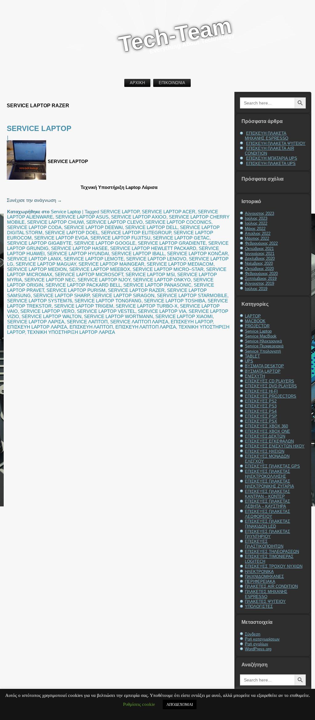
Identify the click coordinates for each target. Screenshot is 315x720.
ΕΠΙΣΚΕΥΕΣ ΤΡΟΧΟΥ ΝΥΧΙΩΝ (273, 566)
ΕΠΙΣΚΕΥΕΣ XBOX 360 (266, 426)
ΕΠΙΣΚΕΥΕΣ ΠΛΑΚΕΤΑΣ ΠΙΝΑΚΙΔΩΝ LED (267, 524)
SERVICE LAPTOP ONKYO (162, 279)
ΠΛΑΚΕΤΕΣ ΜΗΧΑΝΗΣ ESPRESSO (266, 594)
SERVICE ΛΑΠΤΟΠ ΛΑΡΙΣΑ (139, 321)
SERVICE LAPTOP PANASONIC (157, 285)
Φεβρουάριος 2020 (261, 273)
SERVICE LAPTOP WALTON (52, 316)
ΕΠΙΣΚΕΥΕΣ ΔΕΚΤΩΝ (265, 436)
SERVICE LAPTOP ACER (168, 211)
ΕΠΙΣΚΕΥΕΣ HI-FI (261, 391)
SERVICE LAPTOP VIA (162, 311)
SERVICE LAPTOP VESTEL (106, 311)
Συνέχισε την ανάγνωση (34, 200)
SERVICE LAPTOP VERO (47, 311)
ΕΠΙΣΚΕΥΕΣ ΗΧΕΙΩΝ (264, 451)
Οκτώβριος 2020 (259, 268)
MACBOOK (255, 321)
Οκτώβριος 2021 (259, 248)
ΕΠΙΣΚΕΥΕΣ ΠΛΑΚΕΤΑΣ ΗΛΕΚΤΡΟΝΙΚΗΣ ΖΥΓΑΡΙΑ (269, 484)
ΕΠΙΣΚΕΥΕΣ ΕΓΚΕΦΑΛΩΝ (269, 441)
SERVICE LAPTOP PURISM (76, 290)
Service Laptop (66, 211)
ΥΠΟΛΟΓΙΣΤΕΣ (259, 606)
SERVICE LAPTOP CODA (34, 227)
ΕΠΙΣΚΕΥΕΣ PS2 (261, 401)
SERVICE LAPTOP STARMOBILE (192, 295)
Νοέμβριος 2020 (259, 263)
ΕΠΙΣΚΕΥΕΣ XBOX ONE (267, 431)
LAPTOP (253, 316)
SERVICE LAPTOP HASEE (79, 248)
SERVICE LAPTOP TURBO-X (146, 306)
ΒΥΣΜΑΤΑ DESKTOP (264, 366)
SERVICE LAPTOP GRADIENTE (172, 243)
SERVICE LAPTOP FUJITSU (120, 237)
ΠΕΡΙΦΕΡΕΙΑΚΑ (260, 581)
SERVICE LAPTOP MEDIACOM (180, 264)
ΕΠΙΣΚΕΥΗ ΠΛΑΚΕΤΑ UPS (271, 163)
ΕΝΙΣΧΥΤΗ (255, 376)
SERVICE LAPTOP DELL (151, 227)
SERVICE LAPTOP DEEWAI (93, 227)
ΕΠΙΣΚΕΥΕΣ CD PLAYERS (269, 381)
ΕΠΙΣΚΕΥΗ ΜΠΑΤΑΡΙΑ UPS (271, 158)
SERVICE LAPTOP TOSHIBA (174, 300)
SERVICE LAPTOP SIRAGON (123, 295)
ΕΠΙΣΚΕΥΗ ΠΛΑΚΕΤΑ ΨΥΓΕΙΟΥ (275, 143)
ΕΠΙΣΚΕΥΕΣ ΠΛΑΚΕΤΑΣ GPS (272, 466)
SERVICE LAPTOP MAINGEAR (111, 264)
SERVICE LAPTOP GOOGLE (104, 243)
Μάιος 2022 (255, 228)
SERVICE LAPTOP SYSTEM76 (39, 300)
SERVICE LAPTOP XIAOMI (184, 316)
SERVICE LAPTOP (39, 128)
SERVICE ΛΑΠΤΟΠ (87, 321)
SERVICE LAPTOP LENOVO (156, 258)
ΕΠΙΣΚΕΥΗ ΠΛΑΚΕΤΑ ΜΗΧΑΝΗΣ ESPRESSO (266, 136)
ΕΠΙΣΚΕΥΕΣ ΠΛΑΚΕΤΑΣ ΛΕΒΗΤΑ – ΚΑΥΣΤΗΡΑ (267, 504)
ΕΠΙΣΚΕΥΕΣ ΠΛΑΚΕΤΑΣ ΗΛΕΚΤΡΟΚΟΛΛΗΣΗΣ (267, 474)
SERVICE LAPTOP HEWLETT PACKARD (153, 248)
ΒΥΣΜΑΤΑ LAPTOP (263, 371)
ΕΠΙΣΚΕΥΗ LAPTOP (192, 321)
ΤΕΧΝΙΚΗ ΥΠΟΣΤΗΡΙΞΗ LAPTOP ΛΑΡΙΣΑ (71, 332)
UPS (249, 361)
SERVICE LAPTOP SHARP (61, 295)
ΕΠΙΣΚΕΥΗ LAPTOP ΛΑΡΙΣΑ (37, 326)
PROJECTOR (257, 326)
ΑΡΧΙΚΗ (137, 82)
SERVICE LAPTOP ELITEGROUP (136, 232)
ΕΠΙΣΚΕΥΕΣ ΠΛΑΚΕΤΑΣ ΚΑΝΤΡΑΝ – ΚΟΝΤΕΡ (267, 494)
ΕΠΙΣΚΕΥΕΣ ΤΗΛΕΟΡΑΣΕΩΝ (272, 551)
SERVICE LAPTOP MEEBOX (99, 269)
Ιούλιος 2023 (256, 218)
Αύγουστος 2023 (259, 213)
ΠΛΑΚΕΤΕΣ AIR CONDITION (271, 586)
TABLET (252, 356)
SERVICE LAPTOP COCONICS (178, 222)
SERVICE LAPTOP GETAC (181, 237)
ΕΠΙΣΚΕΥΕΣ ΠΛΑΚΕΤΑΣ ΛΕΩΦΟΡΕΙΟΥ (267, 514)
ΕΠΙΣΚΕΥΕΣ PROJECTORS (270, 396)
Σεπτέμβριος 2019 (261, 278)
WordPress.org (258, 649)
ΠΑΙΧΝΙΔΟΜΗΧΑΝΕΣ (264, 576)
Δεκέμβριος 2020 (260, 258)
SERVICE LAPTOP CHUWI (55, 222)
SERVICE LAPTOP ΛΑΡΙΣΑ (35, 321)
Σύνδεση (252, 634)
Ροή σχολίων (256, 644)
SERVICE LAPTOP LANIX (34, 258)
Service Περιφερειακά (264, 346)
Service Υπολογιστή (263, 351)
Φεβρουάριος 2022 (261, 243)
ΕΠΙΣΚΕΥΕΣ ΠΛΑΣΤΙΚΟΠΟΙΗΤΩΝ (264, 544)
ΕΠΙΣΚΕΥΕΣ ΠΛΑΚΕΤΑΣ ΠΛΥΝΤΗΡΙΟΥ (267, 534)
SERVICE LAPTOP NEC (49, 279)
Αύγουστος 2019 (259, 283)
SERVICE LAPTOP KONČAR (197, 253)
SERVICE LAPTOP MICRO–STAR (168, 269)
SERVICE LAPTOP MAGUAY (46, 264)
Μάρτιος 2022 (257, 238)
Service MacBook (261, 336)
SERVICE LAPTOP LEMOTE (94, 258)
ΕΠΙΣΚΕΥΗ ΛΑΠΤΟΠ (91, 326)
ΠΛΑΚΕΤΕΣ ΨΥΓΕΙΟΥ (265, 601)
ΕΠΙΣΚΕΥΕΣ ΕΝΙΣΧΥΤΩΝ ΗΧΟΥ (275, 446)
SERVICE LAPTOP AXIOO (138, 216)
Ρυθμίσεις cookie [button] (139, 704)
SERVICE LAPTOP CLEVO (114, 222)
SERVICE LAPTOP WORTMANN (118, 316)
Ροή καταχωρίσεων (262, 639)
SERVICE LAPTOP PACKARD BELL (83, 285)
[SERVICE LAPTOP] (27, 179)
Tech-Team (175, 35)
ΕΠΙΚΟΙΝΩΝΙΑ (172, 82)
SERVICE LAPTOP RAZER (136, 290)
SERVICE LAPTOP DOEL (71, 232)
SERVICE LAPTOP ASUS (82, 216)
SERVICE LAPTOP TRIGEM (83, 306)
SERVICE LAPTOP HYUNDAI (78, 253)
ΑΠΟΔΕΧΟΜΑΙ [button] (179, 704)
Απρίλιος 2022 (257, 233)
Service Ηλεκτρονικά (263, 341)
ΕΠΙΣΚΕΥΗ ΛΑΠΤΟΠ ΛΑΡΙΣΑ (145, 326)
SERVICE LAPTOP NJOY (104, 279)
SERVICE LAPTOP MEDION (37, 269)
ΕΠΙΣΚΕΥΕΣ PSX (261, 421)
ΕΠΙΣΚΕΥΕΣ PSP (261, 416)
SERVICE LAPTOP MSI (150, 274)
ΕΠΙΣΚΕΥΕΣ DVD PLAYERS (271, 386)
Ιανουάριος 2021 (259, 253)
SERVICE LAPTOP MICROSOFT (89, 274)
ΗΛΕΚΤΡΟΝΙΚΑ (259, 571)
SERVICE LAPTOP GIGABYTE (39, 243)
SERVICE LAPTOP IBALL (138, 253)
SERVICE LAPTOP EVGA (61, 237)
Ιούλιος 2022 (256, 223)
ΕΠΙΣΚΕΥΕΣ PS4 (261, 411)
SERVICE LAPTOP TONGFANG (108, 300)
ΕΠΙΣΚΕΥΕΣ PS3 (261, 406)
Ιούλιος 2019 (256, 288)
